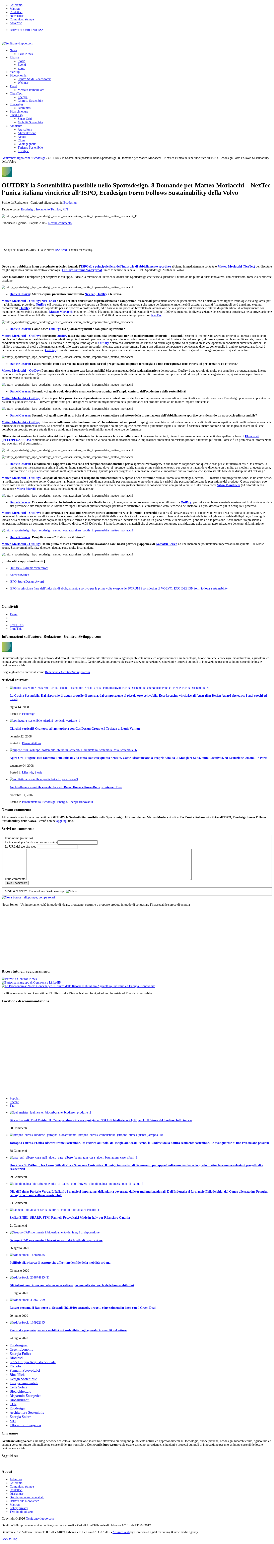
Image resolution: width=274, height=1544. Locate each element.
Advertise (16, 23)
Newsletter (16, 15)
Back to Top (9, 1539)
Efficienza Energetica (25, 1425)
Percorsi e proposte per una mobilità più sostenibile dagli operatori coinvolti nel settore (68, 1330)
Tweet (13, 614)
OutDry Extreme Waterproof (82, 270)
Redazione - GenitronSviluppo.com (67, 672)
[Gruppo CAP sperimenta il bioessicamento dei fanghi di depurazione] (54, 1232)
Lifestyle (23, 151)
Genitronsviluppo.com (16, 158)
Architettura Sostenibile (27, 1412)
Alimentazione (27, 133)
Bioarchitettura (19, 111)
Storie (21, 61)
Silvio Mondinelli (228, 485)
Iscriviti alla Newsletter (24, 1501)
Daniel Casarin (20, 294)
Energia (22, 97)
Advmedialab (121, 1532)
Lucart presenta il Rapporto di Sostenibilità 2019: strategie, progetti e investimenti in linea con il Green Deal (82, 1307)
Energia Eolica (20, 1354)
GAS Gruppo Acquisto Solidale (33, 1362)
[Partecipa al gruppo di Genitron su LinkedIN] (31, 982)
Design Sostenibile (23, 1379)
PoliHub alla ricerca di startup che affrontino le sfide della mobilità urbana (60, 1262)
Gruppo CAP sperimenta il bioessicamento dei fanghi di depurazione (56, 1240)
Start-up (15, 71)
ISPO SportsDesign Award (27, 581)
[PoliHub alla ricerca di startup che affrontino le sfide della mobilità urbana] (27, 1254)
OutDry (101, 294)
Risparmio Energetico (25, 1396)
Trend (13, 86)
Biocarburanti (19, 1400)
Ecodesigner (18, 1345)
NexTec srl (49, 301)
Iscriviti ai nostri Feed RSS (27, 29)
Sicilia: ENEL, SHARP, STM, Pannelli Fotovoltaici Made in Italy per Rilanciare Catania (70, 1217)
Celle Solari (18, 1387)
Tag (12, 1105)
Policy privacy (19, 1508)
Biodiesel (16, 1358)
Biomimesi (24, 108)
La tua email (31, 842)
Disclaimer (16, 1493)
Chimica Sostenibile (30, 100)
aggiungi (61, 821)
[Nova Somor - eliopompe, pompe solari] (28, 897)
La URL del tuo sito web (20, 846)
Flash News (25, 53)
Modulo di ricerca (16, 891)
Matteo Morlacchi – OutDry (21, 301)
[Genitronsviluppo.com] (17, 43)
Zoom (21, 68)
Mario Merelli (26, 488)
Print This (16, 628)
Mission (15, 8)
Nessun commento (60, 223)
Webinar (23, 82)
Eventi (22, 64)
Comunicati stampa (22, 19)
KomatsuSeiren (19, 574)
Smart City (16, 115)
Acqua (22, 136)
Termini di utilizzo (21, 1511)
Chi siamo (16, 5)
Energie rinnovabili (81, 802)
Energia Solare (20, 1417)
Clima (21, 140)
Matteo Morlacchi (61, 311)
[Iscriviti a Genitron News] (19, 979)
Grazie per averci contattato (27, 1497)
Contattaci (16, 12)
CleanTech (16, 93)
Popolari (15, 1098)
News (13, 50)
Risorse (14, 57)
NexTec (90, 294)
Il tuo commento (15, 879)
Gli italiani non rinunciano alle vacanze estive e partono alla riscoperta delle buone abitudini (72, 1285)
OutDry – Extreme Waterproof (29, 568)
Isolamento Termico (48, 209)
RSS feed (61, 249)
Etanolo (15, 1366)
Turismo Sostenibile (30, 147)
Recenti (14, 1102)
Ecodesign (16, 104)
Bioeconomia (18, 75)
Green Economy (21, 1349)
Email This (16, 625)
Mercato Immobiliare (31, 90)
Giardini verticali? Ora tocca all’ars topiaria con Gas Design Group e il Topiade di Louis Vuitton (75, 728)
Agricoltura (25, 129)
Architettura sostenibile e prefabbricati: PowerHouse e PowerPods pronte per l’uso (66, 787)
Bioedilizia (17, 1375)
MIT (65, 209)
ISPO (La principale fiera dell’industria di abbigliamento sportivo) (126, 266)
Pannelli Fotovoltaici (25, 1370)
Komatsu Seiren (166, 544)
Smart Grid (25, 118)
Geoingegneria (27, 144)
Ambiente (16, 126)
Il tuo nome (19, 838)
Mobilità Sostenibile (30, 122)
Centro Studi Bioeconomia (34, 79)
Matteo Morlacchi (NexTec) (236, 266)
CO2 (13, 1404)
